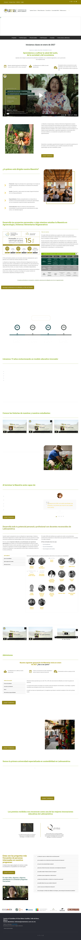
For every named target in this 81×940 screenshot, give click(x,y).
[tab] (14, 555)
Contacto (6, 2)
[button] (56, 856)
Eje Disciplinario (7, 555)
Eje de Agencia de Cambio (8, 561)
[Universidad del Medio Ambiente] (15, 10)
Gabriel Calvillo (32, 567)
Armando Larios (61, 567)
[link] (59, 265)
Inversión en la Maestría (8, 686)
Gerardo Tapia (72, 580)
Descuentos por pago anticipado (10, 692)
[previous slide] (8, 829)
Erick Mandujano (42, 567)
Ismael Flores (41, 608)
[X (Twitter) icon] (74, 1)
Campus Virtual (12, 2)
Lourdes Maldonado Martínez (52, 581)
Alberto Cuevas (32, 608)
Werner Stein (61, 593)
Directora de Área (7, 564)
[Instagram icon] (71, 1)
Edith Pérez (72, 566)
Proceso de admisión (8, 683)
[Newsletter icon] (76, 1)
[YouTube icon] (73, 1)
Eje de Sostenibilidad (7, 558)
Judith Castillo (32, 594)
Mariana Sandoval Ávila (51, 595)
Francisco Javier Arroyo (31, 575)
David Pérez (51, 561)
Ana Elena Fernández (41, 575)
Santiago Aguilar (61, 580)
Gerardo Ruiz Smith (71, 594)
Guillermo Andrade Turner (41, 595)
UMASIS (18, 2)
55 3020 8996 (14, 924)
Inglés (22, 2)
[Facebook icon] (37, 935)
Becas (5, 689)
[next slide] (72, 829)
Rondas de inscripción (8, 680)
